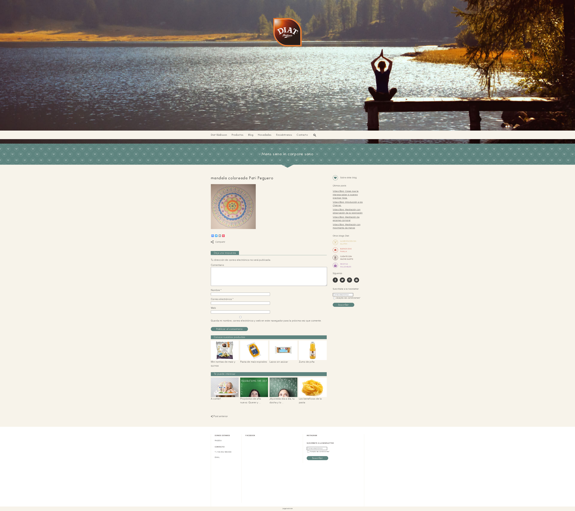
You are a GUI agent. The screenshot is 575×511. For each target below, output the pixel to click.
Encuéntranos (284, 134)
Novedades (264, 134)
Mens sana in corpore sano (287, 154)
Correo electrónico (222, 299)
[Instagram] (356, 282)
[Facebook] (335, 282)
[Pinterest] (349, 282)
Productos (238, 134)
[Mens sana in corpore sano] (287, 32)
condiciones (354, 298)
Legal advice (287, 508)
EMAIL (217, 457)
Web (213, 308)
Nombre (216, 290)
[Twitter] (342, 282)
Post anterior (219, 416)
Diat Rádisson (219, 134)
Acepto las (348, 298)
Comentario (217, 265)
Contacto (302, 134)
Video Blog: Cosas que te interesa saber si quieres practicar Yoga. (346, 194)
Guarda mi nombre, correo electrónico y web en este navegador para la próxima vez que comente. (266, 320)
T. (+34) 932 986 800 (223, 452)
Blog (250, 134)
